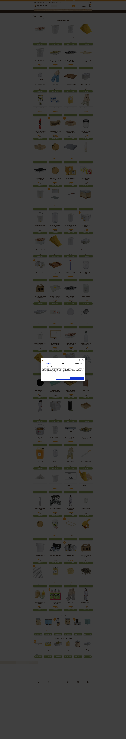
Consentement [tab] (48, 363)
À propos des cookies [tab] (78, 363)
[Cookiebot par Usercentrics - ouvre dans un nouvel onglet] (79, 360)
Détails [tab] (63, 363)
